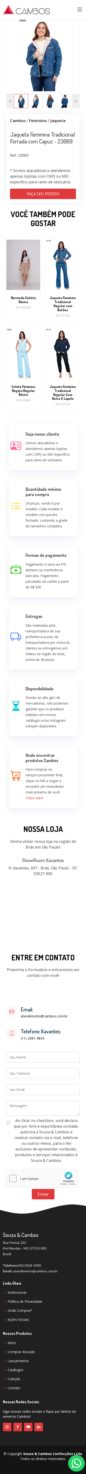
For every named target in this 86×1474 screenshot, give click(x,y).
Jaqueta (57, 120)
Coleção (14, 1379)
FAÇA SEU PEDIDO (43, 193)
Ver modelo (23, 278)
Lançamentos (18, 1361)
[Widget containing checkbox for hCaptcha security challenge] (41, 1178)
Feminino (38, 120)
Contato (14, 1388)
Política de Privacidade (25, 1301)
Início (12, 1343)
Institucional (17, 1292)
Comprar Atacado (21, 1352)
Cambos (18, 120)
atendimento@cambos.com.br (44, 1016)
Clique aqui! (34, 798)
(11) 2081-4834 (32, 1038)
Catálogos (15, 1370)
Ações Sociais (18, 1319)
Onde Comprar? (20, 1310)
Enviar (43, 1194)
